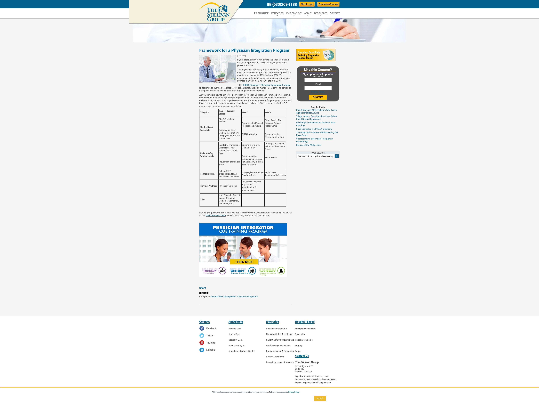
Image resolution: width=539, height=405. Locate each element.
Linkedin (210, 349)
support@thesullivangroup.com (317, 382)
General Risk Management (223, 296)
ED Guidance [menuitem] (261, 13)
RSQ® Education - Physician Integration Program (266, 84)
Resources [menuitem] (320, 13)
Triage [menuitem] (298, 351)
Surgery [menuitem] (298, 345)
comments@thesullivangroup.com (321, 379)
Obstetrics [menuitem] (300, 334)
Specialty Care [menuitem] (235, 339)
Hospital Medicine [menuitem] (304, 339)
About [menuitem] (307, 13)
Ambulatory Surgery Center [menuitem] (242, 351)
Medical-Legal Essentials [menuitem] (278, 345)
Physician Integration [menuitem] (276, 328)
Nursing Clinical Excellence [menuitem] (279, 334)
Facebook (211, 328)
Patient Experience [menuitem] (275, 356)
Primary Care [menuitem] (235, 328)
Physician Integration (247, 296)
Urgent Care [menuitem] (234, 334)
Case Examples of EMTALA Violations (314, 128)
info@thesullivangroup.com (316, 376)
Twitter (209, 335)
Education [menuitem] (277, 13)
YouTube (210, 342)
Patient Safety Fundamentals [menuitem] (280, 339)
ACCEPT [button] (320, 398)
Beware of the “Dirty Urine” (309, 145)
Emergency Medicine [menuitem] (305, 328)
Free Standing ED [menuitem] (237, 345)
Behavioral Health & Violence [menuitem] (280, 362)
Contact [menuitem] (335, 13)
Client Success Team (216, 215)
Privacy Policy (293, 392)
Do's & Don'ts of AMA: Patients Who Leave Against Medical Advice (316, 111)
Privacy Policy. (318, 91)
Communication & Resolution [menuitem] (280, 351)
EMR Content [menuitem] (294, 13)
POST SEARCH (318, 152)
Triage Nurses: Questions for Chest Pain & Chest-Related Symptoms (316, 117)
